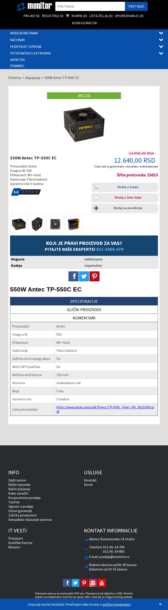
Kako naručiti (18, 493)
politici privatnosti (116, 604)
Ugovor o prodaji (20, 506)
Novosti (14, 547)
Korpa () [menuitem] (79, 16)
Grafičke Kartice (20, 542)
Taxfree (14, 502)
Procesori (15, 538)
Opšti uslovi (17, 480)
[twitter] (75, 583)
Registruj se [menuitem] (53, 16)
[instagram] (93, 583)
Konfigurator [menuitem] (84, 23)
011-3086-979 (109, 249)
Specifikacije (84, 301)
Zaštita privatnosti (22, 515)
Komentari (84, 318)
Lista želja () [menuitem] (101, 16)
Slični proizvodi (84, 309)
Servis (88, 484)
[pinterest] (84, 583)
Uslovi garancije (20, 511)
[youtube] (102, 583)
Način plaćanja (19, 489)
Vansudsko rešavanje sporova (30, 519)
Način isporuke (19, 484)
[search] (90, 6)
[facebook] (67, 583)
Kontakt (90, 480)
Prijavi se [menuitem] (31, 16)
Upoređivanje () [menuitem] (129, 16)
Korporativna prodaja (24, 497)
